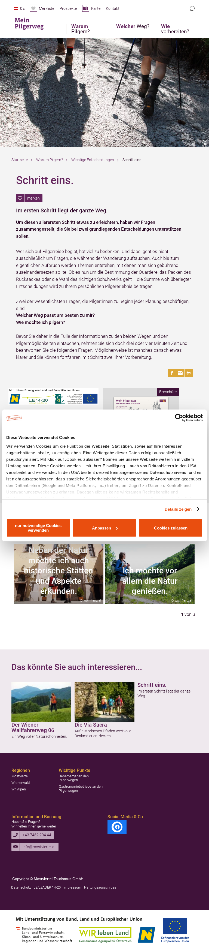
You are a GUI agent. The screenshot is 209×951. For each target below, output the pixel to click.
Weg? (132, 26)
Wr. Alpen (18, 789)
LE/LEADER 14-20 (47, 887)
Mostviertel (20, 776)
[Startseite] (33, 22)
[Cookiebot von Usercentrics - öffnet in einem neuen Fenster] (179, 418)
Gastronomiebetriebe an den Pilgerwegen (81, 788)
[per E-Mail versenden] (180, 373)
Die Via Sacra (91, 724)
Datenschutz (21, 887)
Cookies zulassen (171, 528)
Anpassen (101, 528)
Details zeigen (178, 509)
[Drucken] (189, 373)
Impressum (72, 887)
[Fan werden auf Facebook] (117, 826)
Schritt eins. (152, 685)
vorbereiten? (175, 29)
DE (22, 8)
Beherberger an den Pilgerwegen (74, 778)
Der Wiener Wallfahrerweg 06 (32, 727)
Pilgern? (80, 29)
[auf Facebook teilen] (172, 373)
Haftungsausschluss (100, 887)
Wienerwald (20, 783)
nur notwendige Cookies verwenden (38, 527)
